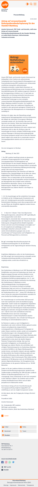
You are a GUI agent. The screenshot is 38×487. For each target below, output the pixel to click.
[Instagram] (6, 462)
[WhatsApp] (10, 462)
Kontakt (6, 470)
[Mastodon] (13, 462)
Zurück (6, 416)
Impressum (13, 485)
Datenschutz (21, 485)
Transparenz (30, 485)
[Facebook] (2, 462)
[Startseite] (4, 4)
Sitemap (6, 485)
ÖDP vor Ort (7, 467)
